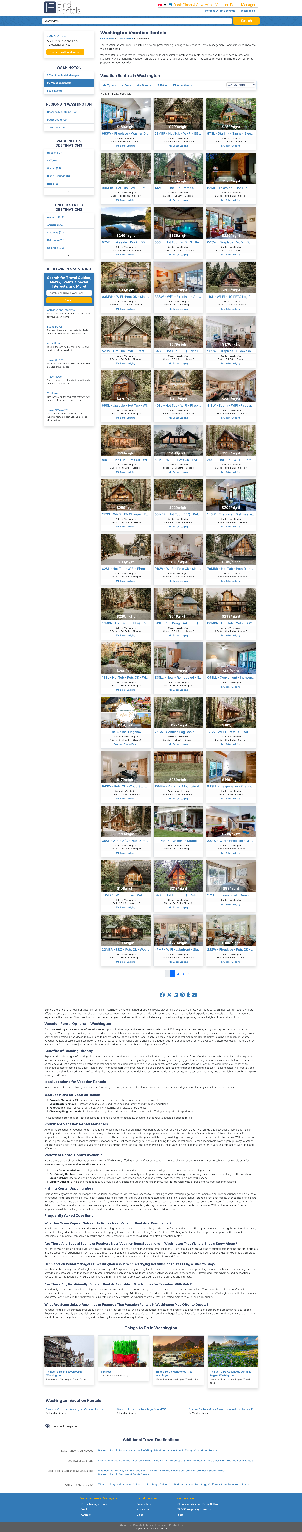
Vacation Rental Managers (64, 75)
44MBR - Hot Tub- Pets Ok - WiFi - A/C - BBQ (179, 188)
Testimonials (247, 10)
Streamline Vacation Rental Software (199, 1504)
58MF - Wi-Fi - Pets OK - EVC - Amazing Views (179, 460)
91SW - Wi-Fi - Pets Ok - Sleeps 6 (179, 569)
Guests (146, 85)
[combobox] (137, 21)
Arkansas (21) (55, 232)
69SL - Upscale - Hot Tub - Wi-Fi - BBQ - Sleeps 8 (126, 405)
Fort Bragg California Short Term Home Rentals (223, 1484)
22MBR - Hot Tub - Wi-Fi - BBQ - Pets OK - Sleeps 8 (179, 133)
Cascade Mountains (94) (62, 112)
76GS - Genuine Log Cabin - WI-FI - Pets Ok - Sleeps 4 (179, 732)
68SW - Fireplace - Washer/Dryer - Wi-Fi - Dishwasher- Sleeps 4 (126, 133)
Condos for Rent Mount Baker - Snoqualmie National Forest (224, 1409)
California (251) (56, 240)
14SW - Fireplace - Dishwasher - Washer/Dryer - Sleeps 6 (231, 514)
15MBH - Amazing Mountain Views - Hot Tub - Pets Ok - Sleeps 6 (179, 786)
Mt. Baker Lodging (125, 145)
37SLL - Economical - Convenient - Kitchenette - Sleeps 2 (231, 895)
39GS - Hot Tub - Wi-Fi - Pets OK (231, 460)
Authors (86, 1514)
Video (140, 1514)
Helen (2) (52, 183)
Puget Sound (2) (57, 119)
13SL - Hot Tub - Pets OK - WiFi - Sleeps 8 (126, 677)
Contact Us (176, 1525)
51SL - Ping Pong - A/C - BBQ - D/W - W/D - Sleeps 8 (179, 623)
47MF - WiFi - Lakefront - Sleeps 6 (179, 949)
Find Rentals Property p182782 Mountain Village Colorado (189, 1460)
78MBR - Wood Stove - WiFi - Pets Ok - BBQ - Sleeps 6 (126, 895)
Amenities (183, 85)
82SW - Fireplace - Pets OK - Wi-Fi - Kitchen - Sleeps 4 (231, 949)
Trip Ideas (53, 393)
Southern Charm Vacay (126, 744)
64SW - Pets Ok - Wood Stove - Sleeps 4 (126, 786)
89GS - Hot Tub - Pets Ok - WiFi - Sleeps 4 (126, 460)
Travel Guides (55, 359)
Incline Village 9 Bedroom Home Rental (160, 1450)
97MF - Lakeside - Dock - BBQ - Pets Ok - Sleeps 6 (126, 242)
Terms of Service (156, 1525)
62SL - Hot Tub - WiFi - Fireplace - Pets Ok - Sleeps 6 (126, 569)
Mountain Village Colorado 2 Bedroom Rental (125, 1460)
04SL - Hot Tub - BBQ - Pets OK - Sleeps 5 (179, 895)
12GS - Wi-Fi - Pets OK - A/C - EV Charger (231, 732)
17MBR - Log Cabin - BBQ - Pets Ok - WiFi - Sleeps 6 (126, 623)
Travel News (54, 376)
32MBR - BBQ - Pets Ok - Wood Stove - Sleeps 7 (126, 949)
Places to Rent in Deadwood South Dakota (123, 1474)
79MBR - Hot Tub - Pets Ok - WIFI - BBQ (231, 569)
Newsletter (143, 1509)
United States (125, 38)
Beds (127, 85)
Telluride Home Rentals (239, 1460)
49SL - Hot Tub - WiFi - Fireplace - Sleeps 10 (179, 405)
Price (164, 85)
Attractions (53, 343)
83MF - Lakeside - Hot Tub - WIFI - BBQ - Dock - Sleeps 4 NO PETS (231, 188)
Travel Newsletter (57, 409)
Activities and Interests (61, 309)
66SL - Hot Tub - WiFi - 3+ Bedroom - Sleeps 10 (179, 242)
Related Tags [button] (62, 1426)
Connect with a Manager (65, 52)
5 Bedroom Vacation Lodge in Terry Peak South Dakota (192, 1470)
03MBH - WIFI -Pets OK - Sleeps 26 (126, 297)
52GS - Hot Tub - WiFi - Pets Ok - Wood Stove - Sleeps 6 (126, 351)
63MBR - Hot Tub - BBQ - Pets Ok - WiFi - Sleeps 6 (179, 514)
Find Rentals (107, 38)
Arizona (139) (55, 224)
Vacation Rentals (59, 82)
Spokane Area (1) (57, 127)
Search (69, 300)
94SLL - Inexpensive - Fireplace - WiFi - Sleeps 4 (231, 786)
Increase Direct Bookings (220, 10)
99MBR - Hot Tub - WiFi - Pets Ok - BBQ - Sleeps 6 (126, 188)
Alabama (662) (56, 217)
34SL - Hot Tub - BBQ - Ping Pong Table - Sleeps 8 (179, 351)
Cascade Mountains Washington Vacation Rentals (74, 1409)
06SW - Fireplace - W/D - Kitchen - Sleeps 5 (231, 242)
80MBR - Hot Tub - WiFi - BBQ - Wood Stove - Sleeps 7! (231, 623)
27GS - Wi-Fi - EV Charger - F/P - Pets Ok (126, 514)
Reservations (144, 1504)
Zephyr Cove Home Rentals (201, 1450)
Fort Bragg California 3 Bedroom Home (170, 1484)
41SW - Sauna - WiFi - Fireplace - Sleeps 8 (231, 405)
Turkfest (106, 1371)
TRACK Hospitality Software (194, 1509)
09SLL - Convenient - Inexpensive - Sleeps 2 (231, 677)
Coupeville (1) (55, 152)
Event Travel (54, 326)
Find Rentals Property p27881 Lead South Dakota (127, 1470)
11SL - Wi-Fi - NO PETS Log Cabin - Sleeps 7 (231, 297)
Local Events (54, 90)
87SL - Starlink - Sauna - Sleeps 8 (231, 133)
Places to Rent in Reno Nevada (116, 1450)
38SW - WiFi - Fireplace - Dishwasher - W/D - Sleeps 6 (231, 841)
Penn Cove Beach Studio (178, 841)
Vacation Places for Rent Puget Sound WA (142, 1409)
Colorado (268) (56, 247)
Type (110, 85)
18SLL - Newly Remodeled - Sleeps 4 (179, 677)
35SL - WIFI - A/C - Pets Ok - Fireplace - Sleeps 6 (126, 841)
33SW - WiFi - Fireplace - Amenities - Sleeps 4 (179, 297)
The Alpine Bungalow (126, 732)
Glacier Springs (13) (59, 176)
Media (84, 1509)
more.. (181, 1514)
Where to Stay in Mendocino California (121, 1484)
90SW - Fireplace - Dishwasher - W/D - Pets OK (231, 351)
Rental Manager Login (94, 1504)
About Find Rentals (130, 1525)
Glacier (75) (54, 168)
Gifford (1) (53, 160)
